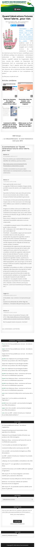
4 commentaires (24, 21)
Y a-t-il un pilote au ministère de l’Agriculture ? (14, 445)
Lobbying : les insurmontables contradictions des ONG (17, 461)
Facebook (21, 25)
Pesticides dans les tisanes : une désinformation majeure (25, 102)
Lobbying (12, 23)
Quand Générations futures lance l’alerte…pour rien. (17, 17)
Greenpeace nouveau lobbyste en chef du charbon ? (17, 478)
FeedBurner (21, 524)
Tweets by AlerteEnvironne (9, 535)
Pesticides (22, 23)
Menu (19, 9)
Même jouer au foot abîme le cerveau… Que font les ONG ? (25, 124)
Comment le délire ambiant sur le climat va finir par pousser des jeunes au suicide (9, 125)
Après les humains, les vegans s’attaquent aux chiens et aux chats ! (10, 102)
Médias (18, 23)
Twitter (14, 25)
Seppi (3, 354)
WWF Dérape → (17, 136)
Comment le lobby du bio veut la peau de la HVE (15, 448)
